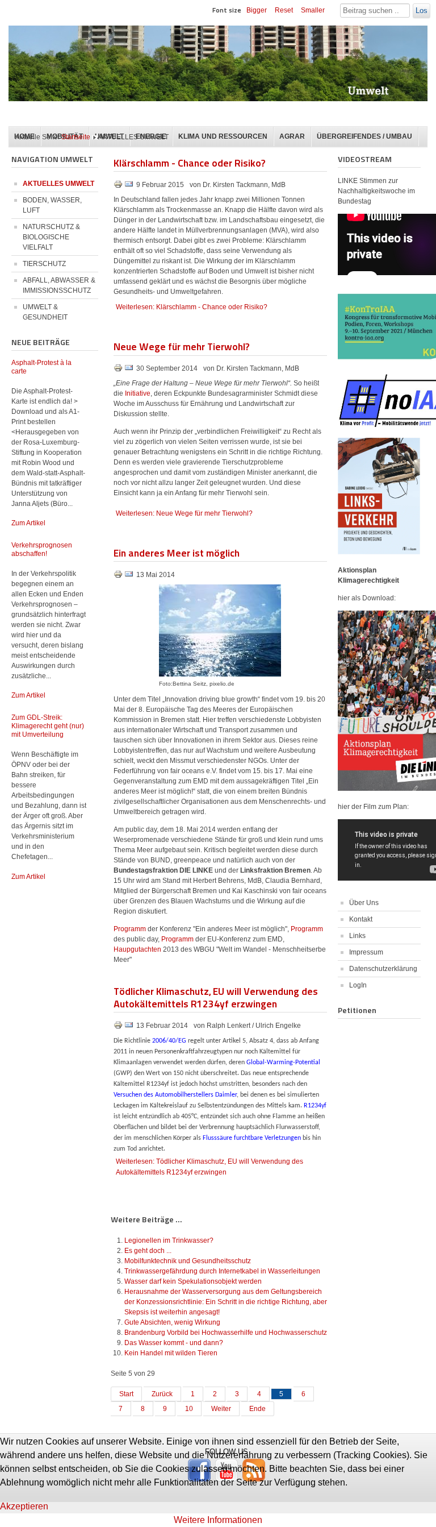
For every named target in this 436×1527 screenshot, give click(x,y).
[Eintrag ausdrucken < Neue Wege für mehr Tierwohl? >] (119, 370)
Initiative (137, 393)
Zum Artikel (28, 523)
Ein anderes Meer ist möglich (177, 552)
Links (357, 936)
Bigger (256, 10)
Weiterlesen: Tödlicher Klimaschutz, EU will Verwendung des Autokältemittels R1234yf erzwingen (209, 1166)
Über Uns (364, 903)
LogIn (358, 985)
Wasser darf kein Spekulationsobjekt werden (193, 1281)
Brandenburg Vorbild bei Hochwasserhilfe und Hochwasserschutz (225, 1333)
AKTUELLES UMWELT (58, 184)
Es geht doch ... (147, 1251)
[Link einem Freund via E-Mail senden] (128, 186)
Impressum (366, 952)
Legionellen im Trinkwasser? (168, 1240)
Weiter (221, 1409)
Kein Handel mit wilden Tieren (170, 1353)
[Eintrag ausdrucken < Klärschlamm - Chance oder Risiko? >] (119, 186)
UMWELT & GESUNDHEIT (45, 312)
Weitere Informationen (218, 1520)
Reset (284, 10)
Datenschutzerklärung (383, 969)
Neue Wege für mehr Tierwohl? (181, 346)
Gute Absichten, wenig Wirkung (172, 1322)
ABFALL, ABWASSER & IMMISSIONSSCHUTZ (59, 285)
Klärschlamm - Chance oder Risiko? (189, 162)
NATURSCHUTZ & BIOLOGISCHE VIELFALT (51, 237)
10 (189, 1409)
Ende (257, 1409)
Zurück (162, 1394)
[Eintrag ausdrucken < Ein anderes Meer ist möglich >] (119, 576)
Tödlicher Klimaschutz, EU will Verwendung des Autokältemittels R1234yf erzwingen (216, 997)
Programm (131, 929)
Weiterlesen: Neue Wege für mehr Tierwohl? (184, 513)
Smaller (313, 10)
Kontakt (360, 919)
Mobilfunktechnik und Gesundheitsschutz (187, 1261)
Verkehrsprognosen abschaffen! (41, 549)
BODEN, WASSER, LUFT (52, 205)
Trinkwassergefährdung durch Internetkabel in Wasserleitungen (222, 1271)
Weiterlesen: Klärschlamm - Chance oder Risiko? (191, 307)
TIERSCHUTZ (44, 264)
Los (421, 10)
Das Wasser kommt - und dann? (173, 1343)
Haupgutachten (138, 949)
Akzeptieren (24, 1506)
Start (126, 1394)
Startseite (75, 137)
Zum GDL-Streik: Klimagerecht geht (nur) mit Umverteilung (47, 725)
